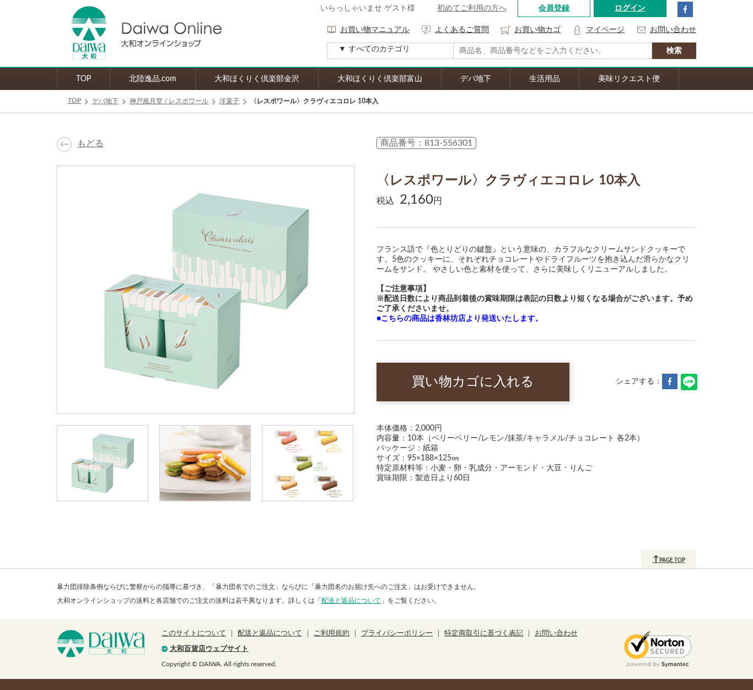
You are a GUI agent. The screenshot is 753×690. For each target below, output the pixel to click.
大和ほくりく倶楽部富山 (379, 79)
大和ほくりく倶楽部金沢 (256, 79)
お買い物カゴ (537, 30)
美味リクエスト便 (629, 79)
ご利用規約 (331, 633)
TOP (83, 79)
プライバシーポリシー (397, 633)
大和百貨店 (101, 643)
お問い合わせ (673, 30)
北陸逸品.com (152, 79)
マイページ (605, 30)
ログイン (630, 8)
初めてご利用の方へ (472, 8)
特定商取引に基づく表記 (483, 633)
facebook (685, 9)
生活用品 (544, 79)
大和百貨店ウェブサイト (209, 648)
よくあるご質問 (462, 30)
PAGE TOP (669, 559)
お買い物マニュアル (375, 30)
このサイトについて (194, 633)
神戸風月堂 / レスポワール (169, 101)
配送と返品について (351, 600)
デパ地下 (475, 79)
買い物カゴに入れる (473, 382)
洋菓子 (229, 101)
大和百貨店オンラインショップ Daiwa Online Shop (139, 33)
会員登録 (554, 8)
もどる (90, 143)
